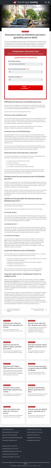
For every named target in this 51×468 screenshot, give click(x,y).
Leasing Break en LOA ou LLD (33, 440)
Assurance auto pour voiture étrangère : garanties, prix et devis (37, 347)
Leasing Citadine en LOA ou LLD (34, 429)
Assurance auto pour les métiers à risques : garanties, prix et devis (12, 347)
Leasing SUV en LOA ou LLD (33, 435)
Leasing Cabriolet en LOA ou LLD (9, 446)
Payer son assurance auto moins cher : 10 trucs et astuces (11, 411)
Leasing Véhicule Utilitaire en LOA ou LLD (11, 451)
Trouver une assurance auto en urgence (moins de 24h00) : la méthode (37, 368)
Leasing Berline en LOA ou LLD (34, 437)
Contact (39, 465)
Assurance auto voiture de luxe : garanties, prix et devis (37, 324)
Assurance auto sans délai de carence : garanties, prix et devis (37, 411)
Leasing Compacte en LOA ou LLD (34, 432)
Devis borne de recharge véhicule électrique (12, 437)
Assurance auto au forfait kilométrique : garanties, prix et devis (12, 390)
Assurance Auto (25, 31)
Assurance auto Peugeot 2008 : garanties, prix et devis (12, 367)
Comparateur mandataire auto (9, 440)
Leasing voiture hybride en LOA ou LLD (11, 456)
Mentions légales (32, 465)
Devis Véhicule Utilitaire (7, 429)
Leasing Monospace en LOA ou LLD (10, 448)
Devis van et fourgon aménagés (9, 435)
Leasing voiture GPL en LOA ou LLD (10, 454)
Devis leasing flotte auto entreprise (10, 432)
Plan (27, 465)
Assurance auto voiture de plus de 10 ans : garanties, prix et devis (13, 325)
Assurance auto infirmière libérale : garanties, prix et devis (36, 390)
